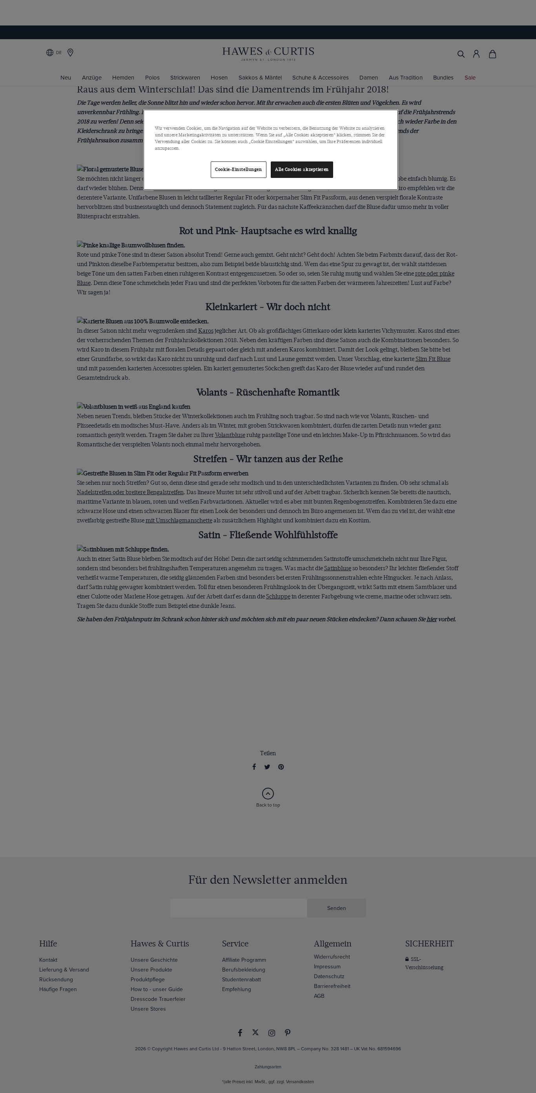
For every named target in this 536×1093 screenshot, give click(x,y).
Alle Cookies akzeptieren (302, 169)
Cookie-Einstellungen (238, 169)
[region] (270, 149)
